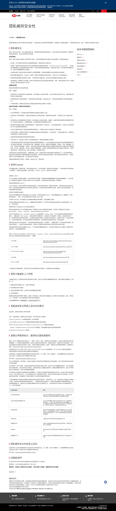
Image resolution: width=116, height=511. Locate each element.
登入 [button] (103, 11)
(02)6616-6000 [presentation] (53, 485)
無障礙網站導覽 (103, 505)
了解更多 (49, 7)
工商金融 (16, 11)
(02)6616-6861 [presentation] (24, 487)
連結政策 (25, 505)
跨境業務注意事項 (102, 508)
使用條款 (20, 505)
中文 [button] (93, 11)
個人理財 (11, 11)
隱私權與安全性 (13, 505)
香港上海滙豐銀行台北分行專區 (45, 505)
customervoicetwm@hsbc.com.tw (25, 358)
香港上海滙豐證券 (31, 11)
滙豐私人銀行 (23, 11)
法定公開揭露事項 (32, 505)
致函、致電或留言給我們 (18, 499)
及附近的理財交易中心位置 (44, 499)
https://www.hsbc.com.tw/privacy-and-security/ (27, 346)
